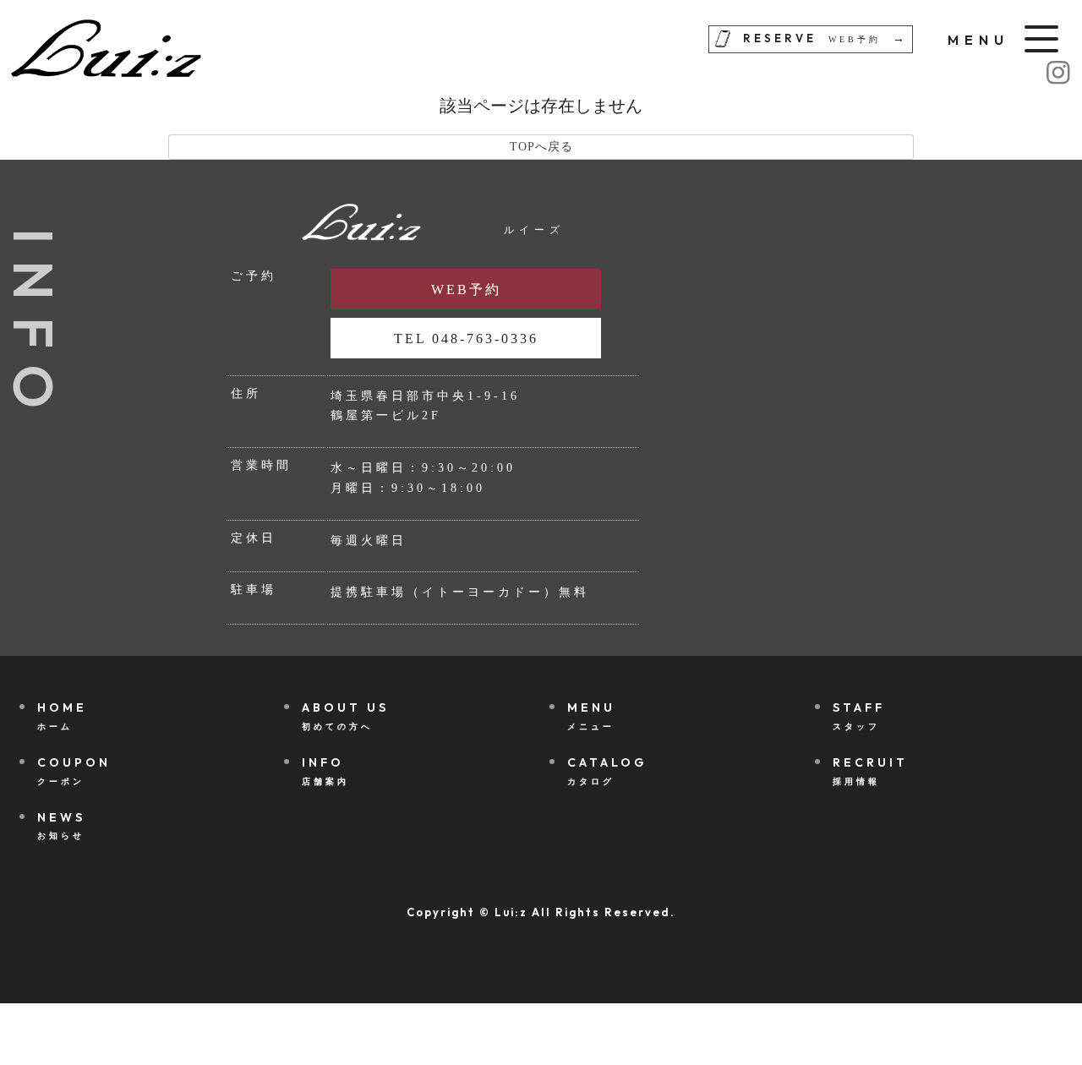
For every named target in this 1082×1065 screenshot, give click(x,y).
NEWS (61, 825)
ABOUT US (345, 715)
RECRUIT (870, 770)
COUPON (74, 770)
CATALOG (607, 770)
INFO (325, 770)
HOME (62, 715)
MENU (591, 715)
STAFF (859, 715)
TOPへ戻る (541, 146)
